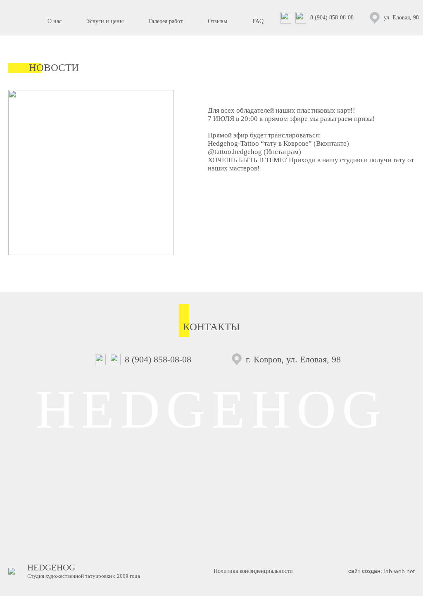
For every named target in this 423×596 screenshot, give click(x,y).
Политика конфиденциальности (253, 571)
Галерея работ (165, 21)
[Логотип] (20, 17)
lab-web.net (399, 571)
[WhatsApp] (287, 18)
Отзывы (217, 21)
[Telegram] (302, 18)
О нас (55, 21)
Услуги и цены (105, 21)
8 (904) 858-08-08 (332, 17)
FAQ (258, 21)
